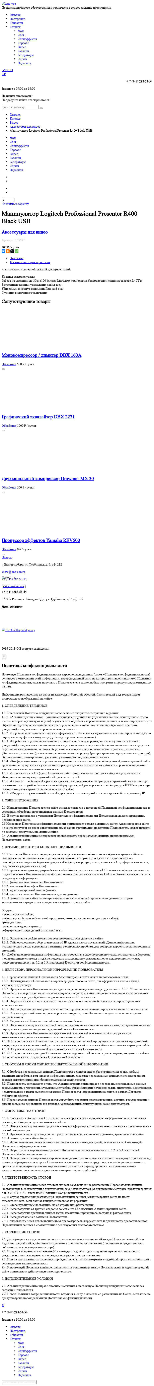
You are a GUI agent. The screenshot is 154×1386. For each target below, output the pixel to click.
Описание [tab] (16, 258)
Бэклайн (15, 158)
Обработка (9, 364)
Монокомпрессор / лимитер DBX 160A (41, 355)
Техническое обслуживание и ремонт (27, 619)
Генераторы (18, 162)
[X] (12, 251)
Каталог (15, 27)
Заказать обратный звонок (19, 1382)
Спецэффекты (19, 146)
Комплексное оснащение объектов (25, 615)
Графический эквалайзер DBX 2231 (38, 416)
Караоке (15, 150)
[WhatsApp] (16, 251)
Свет (13, 142)
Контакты (16, 23)
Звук (13, 138)
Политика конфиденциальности (24, 641)
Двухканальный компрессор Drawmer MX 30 (48, 478)
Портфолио (17, 19)
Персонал (16, 170)
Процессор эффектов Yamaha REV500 (41, 540)
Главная (15, 15)
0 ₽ (4, 74)
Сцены (14, 166)
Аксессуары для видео (25, 126)
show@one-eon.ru (13, 572)
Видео (14, 122)
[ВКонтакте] (3, 251)
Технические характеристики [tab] (30, 262)
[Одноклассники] (8, 251)
